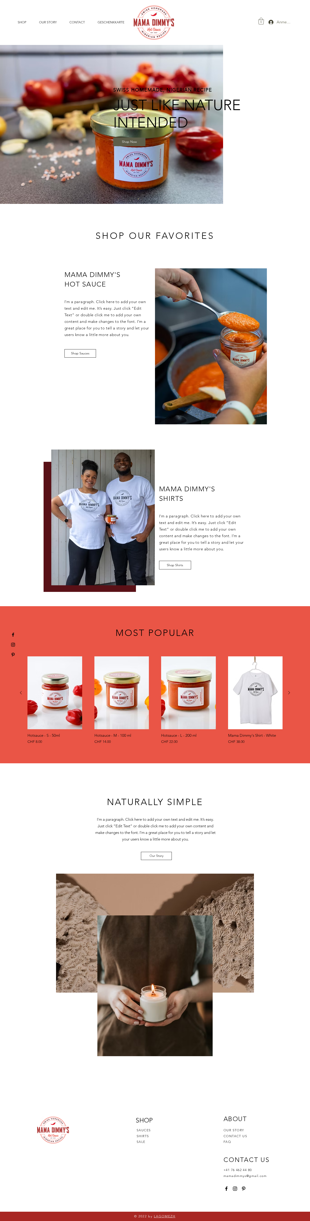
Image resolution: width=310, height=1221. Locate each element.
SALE (141, 1142)
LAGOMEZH (164, 1216)
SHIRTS (143, 1136)
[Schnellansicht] (54, 692)
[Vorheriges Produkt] (21, 692)
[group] (155, 700)
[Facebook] (13, 634)
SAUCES (144, 1130)
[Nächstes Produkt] (289, 692)
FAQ (227, 1142)
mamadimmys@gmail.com (245, 1176)
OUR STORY (234, 1130)
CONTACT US (235, 1136)
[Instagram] (13, 644)
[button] (261, 21)
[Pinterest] (13, 654)
